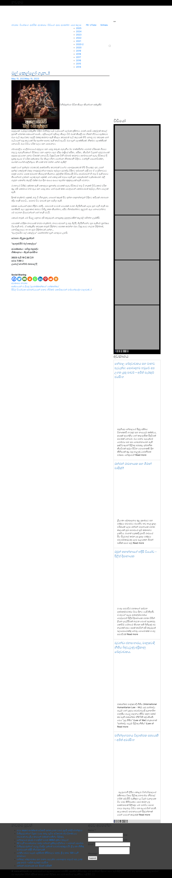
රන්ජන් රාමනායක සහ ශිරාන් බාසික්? (34, 865)
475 (124, 821)
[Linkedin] (40, 279)
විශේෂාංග (24, 25)
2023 (78, 34)
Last (125, 839)
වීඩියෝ (51, 25)
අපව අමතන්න (62, 25)
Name (92, 830)
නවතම (15, 25)
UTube (93, 25)
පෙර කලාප (76, 25)
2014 (78, 66)
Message (93, 853)
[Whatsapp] (35, 279)
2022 (78, 37)
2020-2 (80, 44)
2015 (78, 63)
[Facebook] (14, 279)
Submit (92, 858)
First (125, 835)
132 (125, 351)
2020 (78, 47)
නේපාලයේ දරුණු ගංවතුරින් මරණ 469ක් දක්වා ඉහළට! (42, 840)
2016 (78, 60)
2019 (78, 50)
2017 (78, 57)
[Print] (29, 279)
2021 (78, 41)
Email (91, 844)
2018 (78, 54)
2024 (78, 31)
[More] (56, 279)
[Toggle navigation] (11, 21)
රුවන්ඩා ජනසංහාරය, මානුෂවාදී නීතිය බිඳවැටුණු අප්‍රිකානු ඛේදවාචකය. (134, 647)
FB (87, 25)
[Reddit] (50, 279)
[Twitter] (19, 279)
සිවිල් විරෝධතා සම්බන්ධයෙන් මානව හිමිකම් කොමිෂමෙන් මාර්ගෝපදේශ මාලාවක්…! (51, 289)
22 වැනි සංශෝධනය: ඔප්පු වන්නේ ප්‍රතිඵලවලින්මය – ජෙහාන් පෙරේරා (50, 843)
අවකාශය (42, 25)
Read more (140, 455)
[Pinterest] (45, 279)
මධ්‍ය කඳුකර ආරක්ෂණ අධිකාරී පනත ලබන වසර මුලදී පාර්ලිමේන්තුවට (50, 830)
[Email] (24, 279)
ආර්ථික (33, 25)
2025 (78, 28)
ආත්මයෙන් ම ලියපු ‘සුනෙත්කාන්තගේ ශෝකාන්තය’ (35, 286)
